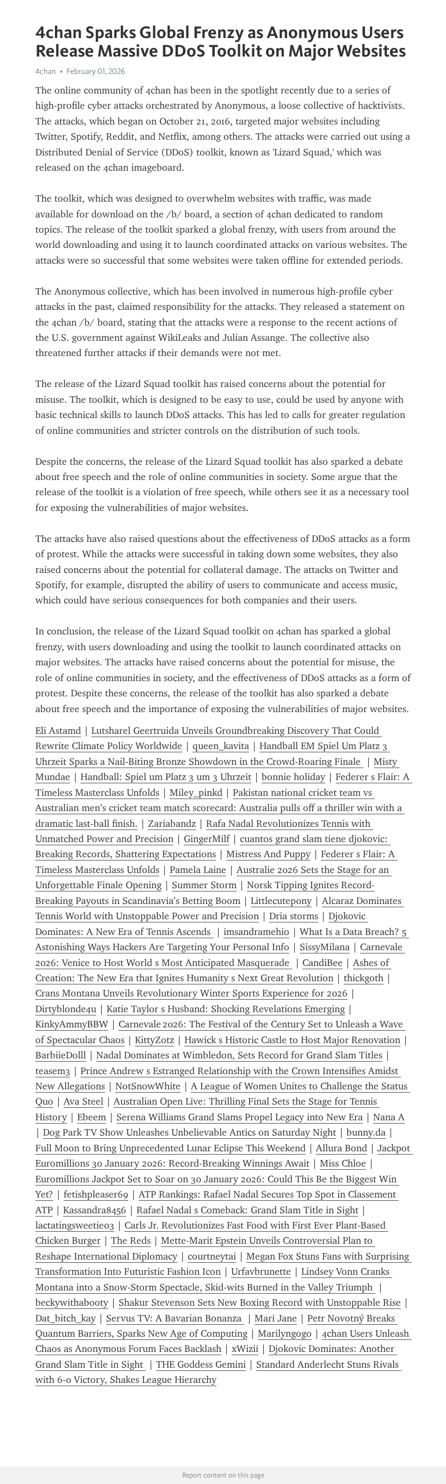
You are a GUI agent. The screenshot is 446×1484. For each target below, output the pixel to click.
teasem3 (52, 1071)
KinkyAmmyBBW (71, 1024)
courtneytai (212, 1256)
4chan (45, 71)
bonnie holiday (293, 777)
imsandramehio (256, 932)
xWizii (245, 1349)
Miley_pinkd (196, 793)
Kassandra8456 (94, 1210)
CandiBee (322, 963)
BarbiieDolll (60, 1055)
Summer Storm (204, 885)
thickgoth (363, 978)
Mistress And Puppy (268, 854)
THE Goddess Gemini (201, 1364)
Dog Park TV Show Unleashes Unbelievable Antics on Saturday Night (189, 1132)
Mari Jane (276, 1318)
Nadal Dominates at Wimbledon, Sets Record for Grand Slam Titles (239, 1055)
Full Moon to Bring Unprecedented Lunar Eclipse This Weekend (170, 1148)
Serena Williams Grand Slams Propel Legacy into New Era (239, 1117)
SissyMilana (325, 947)
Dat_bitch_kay (65, 1318)
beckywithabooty (71, 1302)
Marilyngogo (285, 1333)
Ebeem (91, 1117)
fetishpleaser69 (96, 1194)
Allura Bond (341, 1148)
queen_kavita (221, 746)
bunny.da (366, 1132)
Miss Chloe (343, 1163)
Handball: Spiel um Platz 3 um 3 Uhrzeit (165, 777)
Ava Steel (83, 1101)
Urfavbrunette (261, 1271)
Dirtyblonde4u (65, 1009)
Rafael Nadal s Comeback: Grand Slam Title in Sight (247, 1210)
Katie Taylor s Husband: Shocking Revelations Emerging (226, 1009)
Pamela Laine (198, 870)
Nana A (389, 1117)
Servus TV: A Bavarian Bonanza (175, 1318)
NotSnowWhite (148, 1086)
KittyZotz (154, 1040)
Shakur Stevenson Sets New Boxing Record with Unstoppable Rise (260, 1302)
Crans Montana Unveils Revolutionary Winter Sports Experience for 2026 (191, 993)
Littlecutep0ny (281, 901)
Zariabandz (172, 824)
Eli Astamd (58, 731)
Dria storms (293, 916)
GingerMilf (207, 839)
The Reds (131, 1240)
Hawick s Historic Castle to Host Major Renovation (292, 1040)
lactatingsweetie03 (74, 1225)
